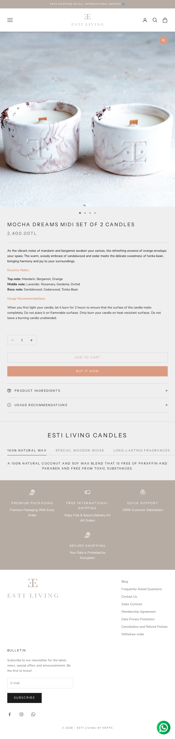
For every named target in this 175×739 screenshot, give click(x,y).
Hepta (108, 727)
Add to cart (87, 357)
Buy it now (87, 371)
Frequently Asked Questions (141, 589)
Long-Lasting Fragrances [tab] (141, 450)
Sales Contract (131, 604)
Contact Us (129, 596)
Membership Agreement (138, 611)
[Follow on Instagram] (21, 714)
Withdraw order (132, 634)
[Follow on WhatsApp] (33, 714)
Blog (124, 581)
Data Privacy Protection (137, 619)
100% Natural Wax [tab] (26, 450)
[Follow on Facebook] (9, 714)
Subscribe (24, 698)
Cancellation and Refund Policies (144, 627)
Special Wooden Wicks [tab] (80, 450)
